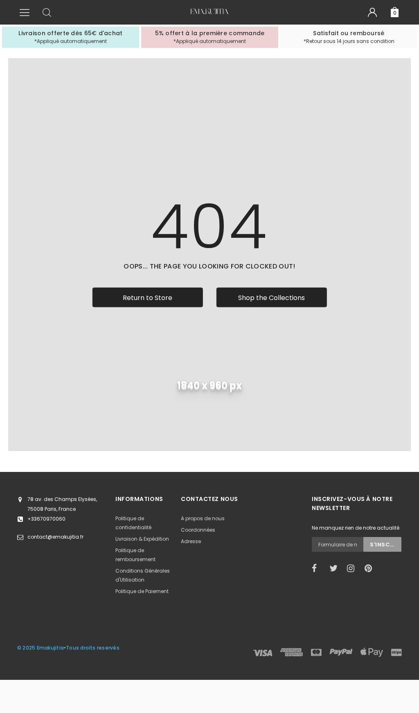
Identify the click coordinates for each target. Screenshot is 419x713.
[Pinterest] (371, 568)
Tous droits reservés (92, 647)
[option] (70, 37)
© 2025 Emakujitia (40, 647)
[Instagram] (353, 568)
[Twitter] (335, 568)
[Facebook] (318, 568)
